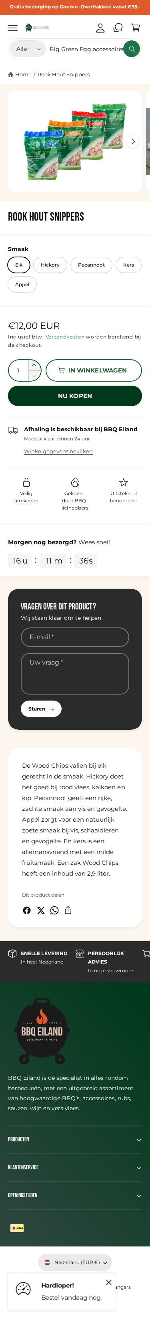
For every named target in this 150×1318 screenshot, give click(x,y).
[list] (75, 962)
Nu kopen (75, 396)
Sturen (36, 709)
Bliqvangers (116, 1287)
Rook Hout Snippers (64, 74)
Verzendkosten (65, 337)
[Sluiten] (109, 1282)
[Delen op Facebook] (27, 910)
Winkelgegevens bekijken (58, 451)
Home (23, 74)
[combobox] (95, 48)
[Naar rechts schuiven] (133, 141)
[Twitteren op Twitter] (41, 910)
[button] (13, 27)
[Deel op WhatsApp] (54, 910)
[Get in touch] (118, 27)
